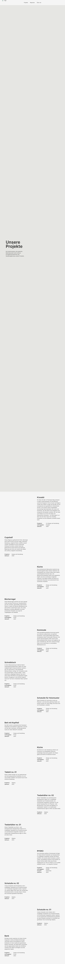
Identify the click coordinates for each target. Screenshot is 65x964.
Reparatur (32, 2)
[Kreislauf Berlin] (4, 2)
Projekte (26, 2)
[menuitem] (26, 2)
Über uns (39, 2)
